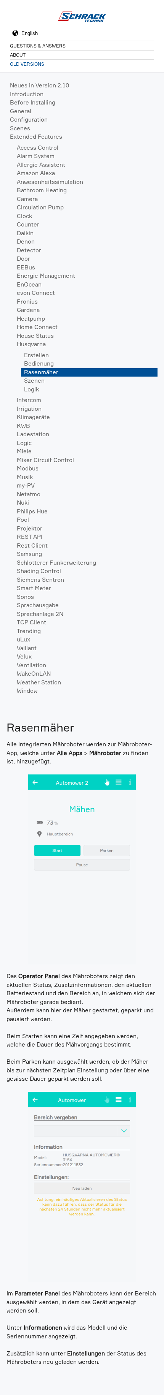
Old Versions (27, 64)
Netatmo (28, 494)
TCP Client (31, 622)
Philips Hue (32, 511)
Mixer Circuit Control (45, 460)
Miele (24, 451)
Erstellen (36, 355)
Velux (24, 656)
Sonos (25, 596)
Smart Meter (34, 588)
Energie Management (46, 275)
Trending (29, 631)
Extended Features (36, 136)
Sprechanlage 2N (40, 614)
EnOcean (29, 284)
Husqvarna (31, 344)
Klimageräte (33, 417)
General (20, 111)
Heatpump (31, 318)
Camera (27, 199)
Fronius (27, 301)
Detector (29, 250)
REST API (29, 536)
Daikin (25, 233)
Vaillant (27, 648)
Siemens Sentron (40, 579)
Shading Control (39, 571)
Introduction (26, 94)
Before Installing (32, 102)
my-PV (26, 485)
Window (27, 690)
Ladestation (33, 434)
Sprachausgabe (38, 605)
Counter (28, 224)
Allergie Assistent (41, 164)
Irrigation (29, 408)
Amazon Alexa (36, 173)
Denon (26, 241)
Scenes (20, 128)
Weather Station (39, 682)
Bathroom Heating (42, 190)
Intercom (29, 400)
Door (23, 258)
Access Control (37, 147)
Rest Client (32, 545)
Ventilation (31, 665)
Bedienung (39, 363)
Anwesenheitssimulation (50, 181)
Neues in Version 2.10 (39, 85)
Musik (25, 477)
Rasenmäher (41, 372)
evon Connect (36, 292)
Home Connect (37, 327)
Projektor (29, 528)
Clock (24, 216)
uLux (23, 639)
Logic (24, 443)
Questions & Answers (38, 46)
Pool (23, 519)
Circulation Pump (40, 207)
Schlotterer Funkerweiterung (56, 562)
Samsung (29, 553)
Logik (31, 389)
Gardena (28, 310)
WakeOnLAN (34, 673)
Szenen (34, 380)
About (18, 55)
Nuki (23, 502)
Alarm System (36, 156)
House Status (35, 335)
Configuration (29, 119)
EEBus (26, 267)
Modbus (28, 468)
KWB (23, 425)
